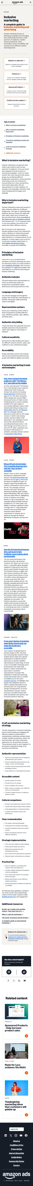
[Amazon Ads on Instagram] (16, 1135)
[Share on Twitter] (14, 980)
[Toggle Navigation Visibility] (2, 2)
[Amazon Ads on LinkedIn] (5, 1135)
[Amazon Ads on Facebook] (26, 1135)
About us (16, 1141)
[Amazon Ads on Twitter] (10, 1135)
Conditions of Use (16, 1145)
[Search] (30, 2)
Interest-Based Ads (16, 1153)
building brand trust (9, 897)
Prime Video (8, 410)
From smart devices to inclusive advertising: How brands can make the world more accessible (16, 644)
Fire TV (15, 410)
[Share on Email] (24, 980)
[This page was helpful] (24, 972)
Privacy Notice (16, 1149)
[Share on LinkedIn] (19, 980)
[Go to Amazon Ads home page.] (16, 1175)
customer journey (10, 681)
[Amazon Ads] (16, 2)
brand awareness (10, 394)
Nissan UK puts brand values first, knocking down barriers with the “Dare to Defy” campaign (15, 467)
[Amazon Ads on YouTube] (21, 1135)
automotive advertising (13, 434)
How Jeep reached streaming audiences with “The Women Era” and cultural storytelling (15, 381)
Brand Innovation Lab (20, 477)
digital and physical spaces (15, 243)
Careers (16, 1165)
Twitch (6, 505)
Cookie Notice (16, 1157)
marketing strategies (12, 265)
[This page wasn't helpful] (8, 972)
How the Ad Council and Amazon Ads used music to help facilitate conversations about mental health (16, 552)
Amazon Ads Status (16, 1161)
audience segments (11, 881)
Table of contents (9, 122)
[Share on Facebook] (8, 980)
